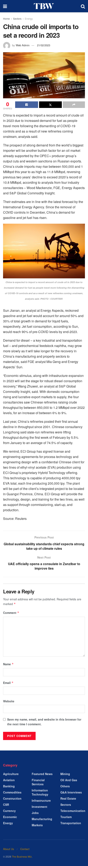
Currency (9, 811)
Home (6, 18)
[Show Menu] (5, 6)
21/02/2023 (43, 45)
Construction (12, 798)
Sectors (17, 18)
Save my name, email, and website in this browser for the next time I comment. (44, 721)
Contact (24, 849)
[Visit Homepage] (44, 6)
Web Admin (22, 45)
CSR (6, 805)
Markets (37, 825)
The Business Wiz (22, 856)
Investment (39, 807)
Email (8, 683)
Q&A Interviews (71, 792)
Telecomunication (72, 811)
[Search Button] (83, 6)
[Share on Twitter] (50, 104)
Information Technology (40, 792)
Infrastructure (41, 800)
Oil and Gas (68, 780)
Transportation (70, 823)
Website (8, 701)
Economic (10, 817)
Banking (9, 786)
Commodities (12, 792)
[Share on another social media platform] (74, 104)
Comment (11, 613)
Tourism (66, 817)
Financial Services (38, 782)
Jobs (35, 813)
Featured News (42, 774)
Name (8, 664)
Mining (65, 774)
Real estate (68, 798)
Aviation (9, 780)
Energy (29, 18)
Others (65, 786)
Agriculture (11, 774)
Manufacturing (42, 819)
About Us (8, 849)
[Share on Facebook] (26, 104)
